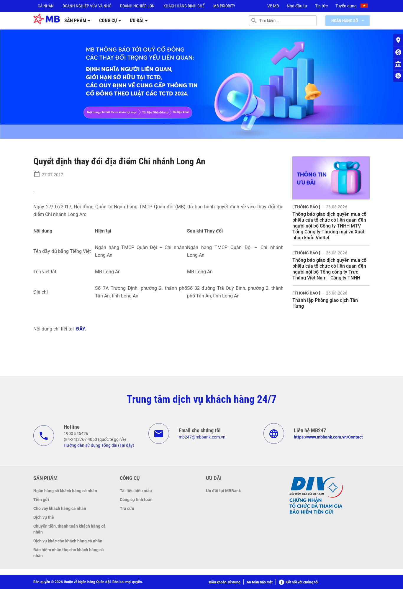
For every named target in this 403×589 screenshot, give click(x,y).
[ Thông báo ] (306, 206)
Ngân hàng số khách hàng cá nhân (65, 490)
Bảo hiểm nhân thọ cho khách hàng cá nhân (68, 552)
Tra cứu (127, 508)
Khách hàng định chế (183, 6)
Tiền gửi (41, 499)
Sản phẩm (75, 20)
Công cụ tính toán (136, 499)
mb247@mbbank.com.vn (202, 437)
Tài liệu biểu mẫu (136, 490)
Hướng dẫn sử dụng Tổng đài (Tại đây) (99, 445)
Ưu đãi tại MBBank (223, 490)
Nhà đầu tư (297, 6)
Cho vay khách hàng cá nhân (59, 508)
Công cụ (108, 20)
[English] (365, 6)
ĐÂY (80, 329)
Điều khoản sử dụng (224, 582)
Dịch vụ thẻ (43, 517)
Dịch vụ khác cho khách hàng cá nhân (67, 541)
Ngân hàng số (345, 20)
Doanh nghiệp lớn (137, 6)
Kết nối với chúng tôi (302, 582)
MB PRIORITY (224, 6)
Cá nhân (46, 6)
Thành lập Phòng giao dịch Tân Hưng (325, 303)
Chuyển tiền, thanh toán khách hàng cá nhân (69, 529)
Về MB (273, 6)
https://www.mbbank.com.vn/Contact (328, 437)
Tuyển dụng (346, 6)
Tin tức (321, 6)
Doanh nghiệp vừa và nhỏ (87, 6)
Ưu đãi (137, 20)
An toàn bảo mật (260, 582)
